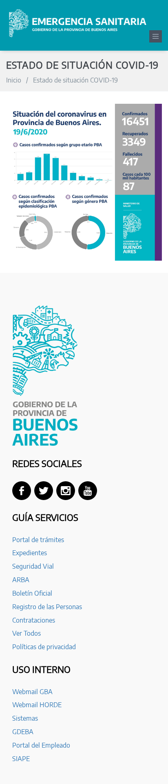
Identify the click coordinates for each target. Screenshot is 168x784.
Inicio (13, 80)
